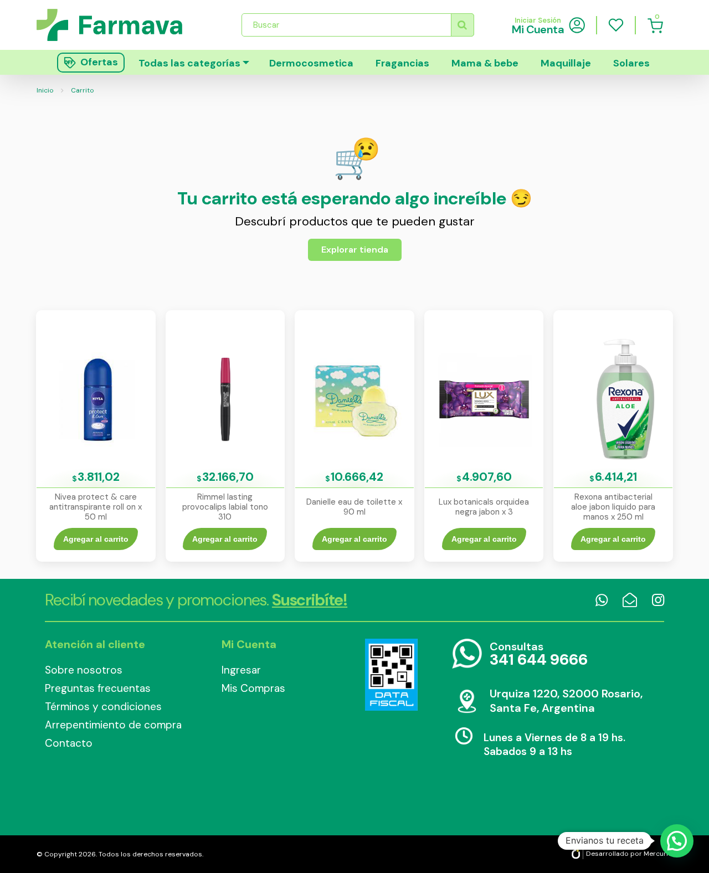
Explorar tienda (354, 249)
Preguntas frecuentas (98, 688)
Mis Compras (253, 688)
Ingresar (241, 670)
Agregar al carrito (96, 539)
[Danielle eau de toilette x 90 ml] (354, 398)
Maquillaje (566, 63)
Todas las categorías (189, 63)
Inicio (45, 90)
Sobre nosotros (83, 670)
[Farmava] (117, 24)
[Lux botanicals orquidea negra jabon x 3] (484, 398)
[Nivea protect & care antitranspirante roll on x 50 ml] (96, 398)
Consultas (539, 654)
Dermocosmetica (311, 63)
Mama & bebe (484, 63)
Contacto (69, 743)
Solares (631, 63)
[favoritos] (616, 25)
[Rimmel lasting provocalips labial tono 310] (225, 398)
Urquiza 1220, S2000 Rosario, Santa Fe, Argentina (566, 700)
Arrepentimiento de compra (113, 725)
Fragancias (402, 63)
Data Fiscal (391, 675)
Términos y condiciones (103, 706)
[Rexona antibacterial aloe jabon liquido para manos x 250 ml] (613, 398)
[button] (676, 840)
